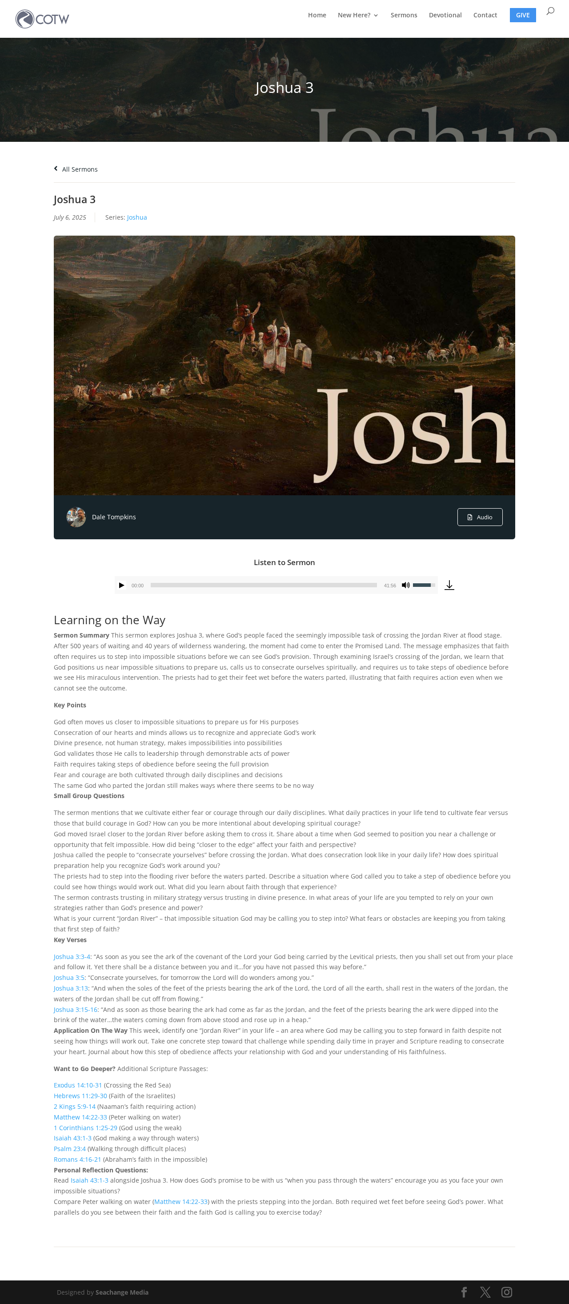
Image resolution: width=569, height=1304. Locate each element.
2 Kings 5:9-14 (75, 1106)
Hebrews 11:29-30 (80, 1095)
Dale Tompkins (114, 517)
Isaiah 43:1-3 (73, 1138)
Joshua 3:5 (69, 977)
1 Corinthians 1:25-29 (85, 1127)
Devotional (445, 15)
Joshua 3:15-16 (75, 1009)
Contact (485, 15)
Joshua (137, 217)
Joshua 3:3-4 (72, 956)
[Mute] (405, 585)
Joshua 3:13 (71, 988)
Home (317, 15)
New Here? (354, 15)
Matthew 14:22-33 (80, 1117)
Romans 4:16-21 (77, 1159)
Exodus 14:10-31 (78, 1085)
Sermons (404, 15)
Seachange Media (122, 1292)
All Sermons (79, 169)
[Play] (121, 585)
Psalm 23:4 (70, 1148)
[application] (276, 585)
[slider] (264, 585)
